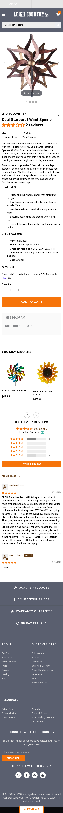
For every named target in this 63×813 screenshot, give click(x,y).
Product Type (9, 137)
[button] (14, 125)
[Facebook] (27, 775)
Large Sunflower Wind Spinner (43, 393)
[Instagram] (18, 775)
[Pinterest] (35, 775)
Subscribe (13, 758)
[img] (9, 492)
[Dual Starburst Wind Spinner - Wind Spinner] (27, 102)
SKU (4, 133)
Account (13, 3)
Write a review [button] (31, 463)
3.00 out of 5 (40, 429)
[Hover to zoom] (31, 64)
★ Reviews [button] (31, 809)
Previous (50, 115)
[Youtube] (43, 775)
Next (58, 115)
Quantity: (7, 284)
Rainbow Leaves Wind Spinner (16, 390)
